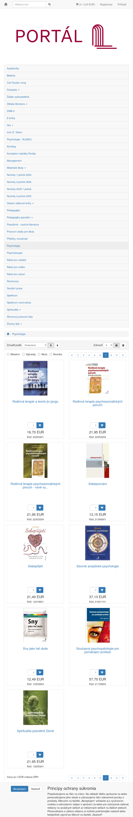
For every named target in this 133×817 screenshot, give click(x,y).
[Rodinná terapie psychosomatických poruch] (98, 378)
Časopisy (12, 89)
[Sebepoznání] (97, 460)
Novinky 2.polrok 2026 (19, 182)
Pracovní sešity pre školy (20, 231)
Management (14, 160)
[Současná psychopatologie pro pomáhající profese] (97, 625)
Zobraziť (98, 345)
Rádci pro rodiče (16, 267)
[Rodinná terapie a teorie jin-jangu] (35, 378)
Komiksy (11, 146)
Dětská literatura (16, 104)
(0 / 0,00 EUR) (86, 4)
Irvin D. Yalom (14, 132)
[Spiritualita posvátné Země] (35, 707)
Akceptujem (19, 789)
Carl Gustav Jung (16, 82)
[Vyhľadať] (49, 4)
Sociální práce (15, 288)
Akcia (44, 354)
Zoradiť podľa (14, 345)
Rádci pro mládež (16, 260)
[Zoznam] (123, 345)
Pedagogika (13, 210)
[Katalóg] (116, 345)
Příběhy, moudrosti (17, 238)
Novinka (57, 354)
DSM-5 (11, 111)
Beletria (11, 75)
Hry (9, 125)
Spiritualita (13, 309)
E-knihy (11, 118)
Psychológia (13, 245)
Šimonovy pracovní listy (20, 316)
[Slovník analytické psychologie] (97, 543)
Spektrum (12, 295)
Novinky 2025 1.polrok (19, 189)
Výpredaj (31, 354)
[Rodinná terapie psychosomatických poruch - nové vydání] (35, 460)
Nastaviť (35, 789)
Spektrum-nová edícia (19, 302)
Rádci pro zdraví (16, 274)
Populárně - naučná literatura (23, 224)
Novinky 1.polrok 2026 (19, 174)
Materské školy (15, 167)
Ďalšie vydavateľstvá (18, 96)
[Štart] (8, 334)
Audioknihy (13, 68)
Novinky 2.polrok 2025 (19, 196)
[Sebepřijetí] (35, 543)
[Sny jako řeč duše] (35, 625)
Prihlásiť (122, 4)
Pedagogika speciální (19, 217)
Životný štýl (13, 323)
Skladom (15, 354)
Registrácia (106, 4)
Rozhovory (13, 281)
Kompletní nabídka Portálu (21, 153)
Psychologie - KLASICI (19, 139)
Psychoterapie (15, 253)
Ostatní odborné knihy (19, 203)
